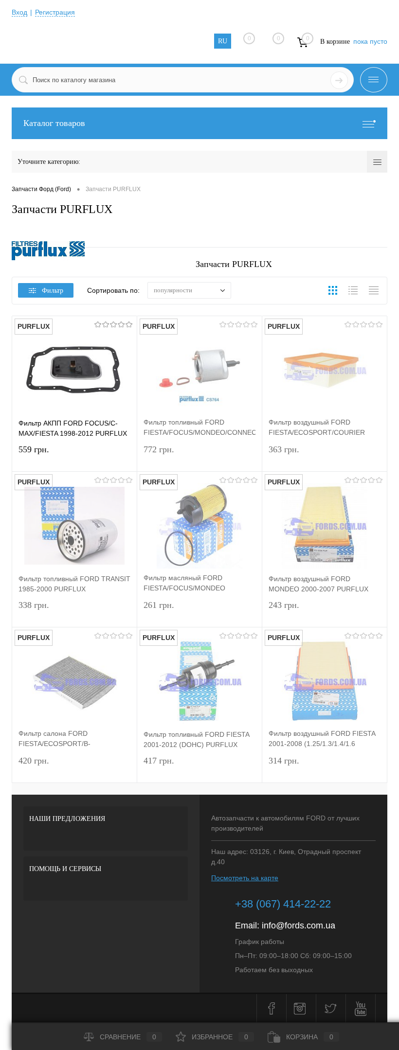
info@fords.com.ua (298, 925)
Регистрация (55, 12)
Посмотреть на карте (244, 878)
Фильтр (52, 290)
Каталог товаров (54, 123)
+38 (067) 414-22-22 (283, 904)
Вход (19, 12)
